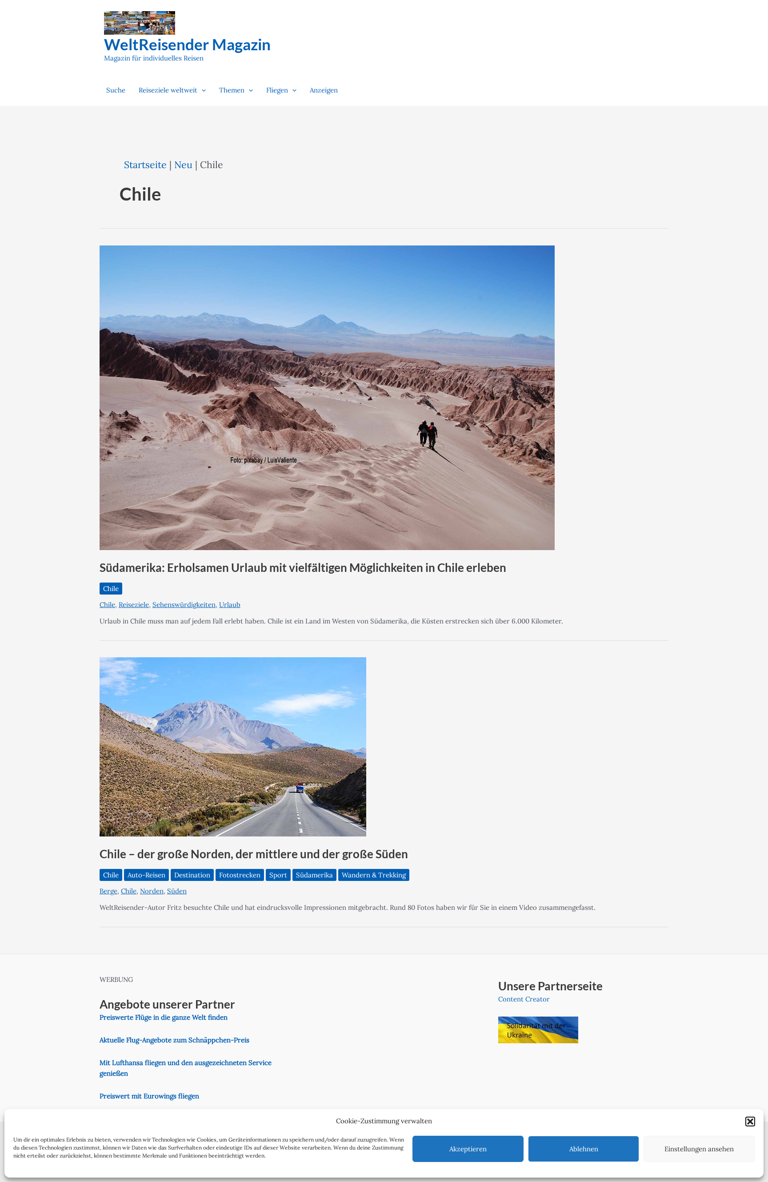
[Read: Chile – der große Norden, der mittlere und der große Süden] (233, 746)
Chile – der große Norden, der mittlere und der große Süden (254, 854)
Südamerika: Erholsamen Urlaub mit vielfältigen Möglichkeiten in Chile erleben (303, 567)
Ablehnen (583, 1149)
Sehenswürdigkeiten (184, 604)
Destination (192, 875)
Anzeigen (324, 90)
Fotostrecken (239, 875)
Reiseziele (134, 604)
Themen (231, 90)
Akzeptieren (468, 1149)
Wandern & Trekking (374, 875)
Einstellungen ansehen (699, 1149)
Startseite (145, 164)
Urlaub (229, 604)
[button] (750, 1121)
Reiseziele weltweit (168, 90)
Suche (115, 90)
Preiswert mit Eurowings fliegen (149, 1096)
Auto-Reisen (146, 875)
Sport (278, 875)
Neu (183, 164)
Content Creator (524, 999)
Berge (108, 891)
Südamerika (314, 875)
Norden (152, 891)
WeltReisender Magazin (187, 44)
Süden (177, 891)
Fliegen (277, 90)
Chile (111, 588)
